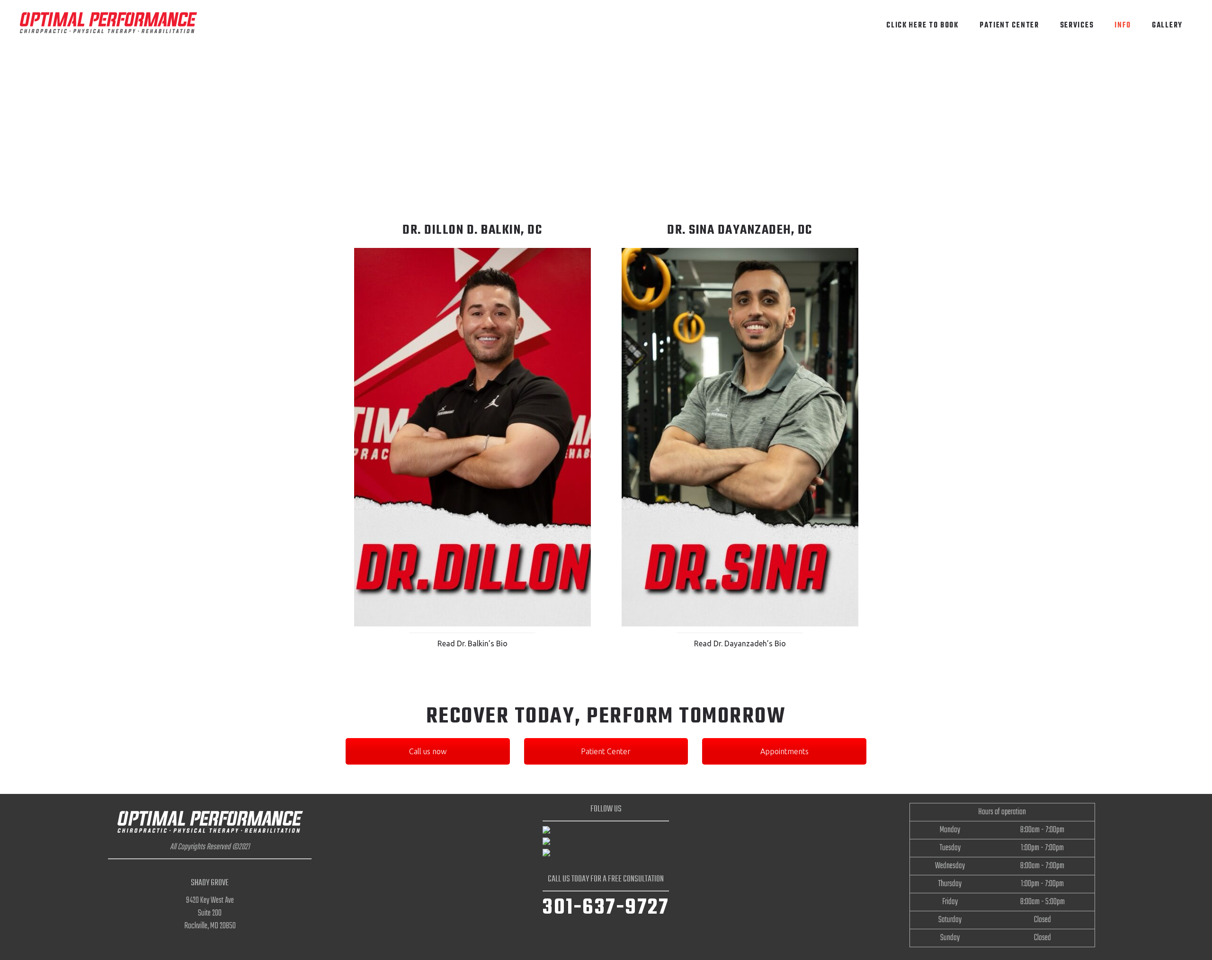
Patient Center (606, 751)
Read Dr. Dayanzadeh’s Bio (740, 643)
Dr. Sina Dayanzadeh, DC (739, 230)
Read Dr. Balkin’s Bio (472, 643)
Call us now (427, 751)
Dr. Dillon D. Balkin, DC (472, 230)
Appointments (784, 751)
